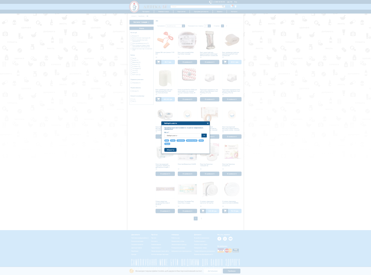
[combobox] (185, 135)
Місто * (166, 132)
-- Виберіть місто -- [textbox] (172, 135)
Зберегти (170, 150)
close (208, 123)
